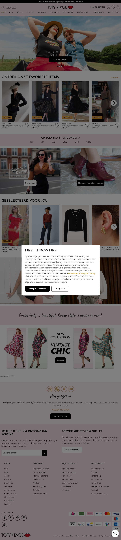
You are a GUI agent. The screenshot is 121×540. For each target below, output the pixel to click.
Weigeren (60, 288)
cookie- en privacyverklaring (81, 273)
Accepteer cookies (37, 288)
